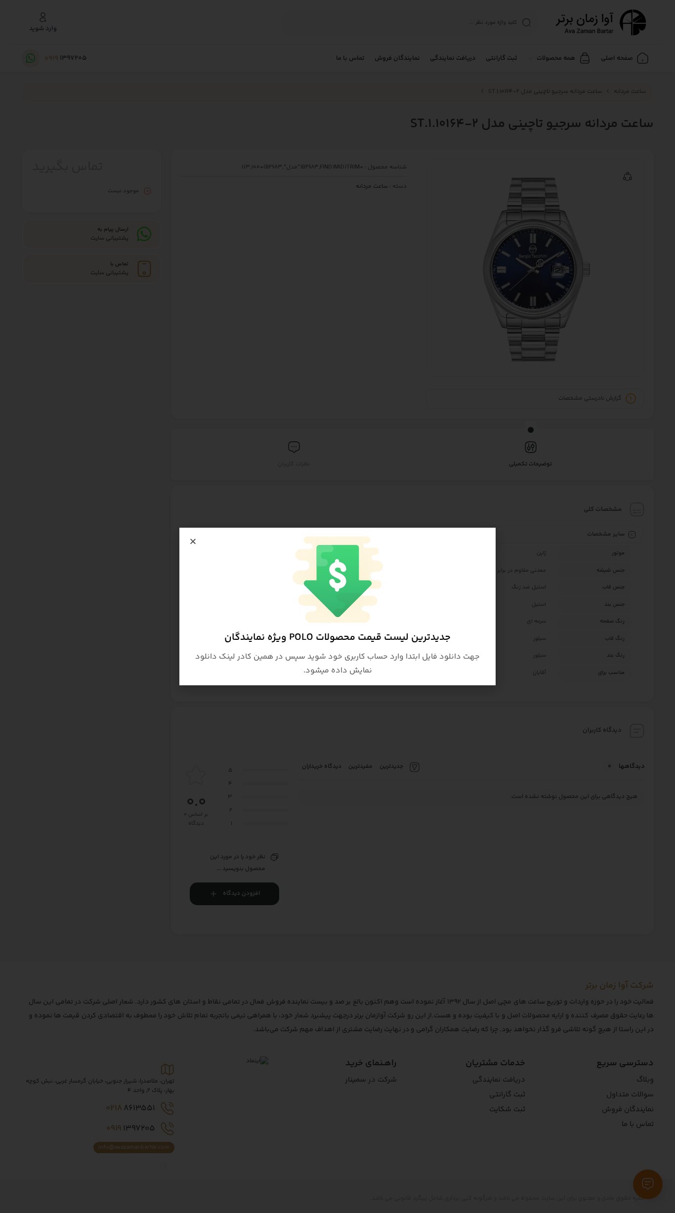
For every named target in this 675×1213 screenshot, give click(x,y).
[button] (193, 541)
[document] (337, 606)
